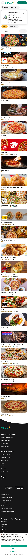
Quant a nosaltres (5, 454)
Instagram (3, 480)
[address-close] (23, 13)
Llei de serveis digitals (7, 508)
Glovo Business (5, 446)
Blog (2, 463)
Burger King (4, 524)
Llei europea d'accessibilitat (8, 511)
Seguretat (3, 469)
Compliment (4, 503)
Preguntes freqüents (6, 457)
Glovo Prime (4, 460)
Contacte (3, 466)
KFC (2, 527)
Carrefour (3, 529)
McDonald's (4, 521)
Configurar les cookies (7, 506)
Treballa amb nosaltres (7, 437)
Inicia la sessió (4, 471)
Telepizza (3, 532)
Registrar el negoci (6, 440)
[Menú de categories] (2, 2)
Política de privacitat (6, 497)
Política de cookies (6, 500)
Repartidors (4, 443)
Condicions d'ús (5, 494)
